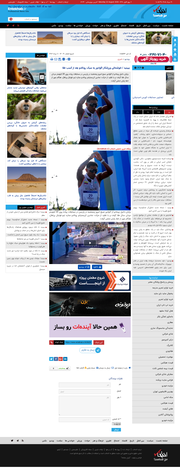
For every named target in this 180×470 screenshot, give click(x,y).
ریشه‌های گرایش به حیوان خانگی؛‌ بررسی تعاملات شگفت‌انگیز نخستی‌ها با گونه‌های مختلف (133, 37)
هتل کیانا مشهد (166, 311)
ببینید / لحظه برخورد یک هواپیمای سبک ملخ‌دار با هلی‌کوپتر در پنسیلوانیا (26, 245)
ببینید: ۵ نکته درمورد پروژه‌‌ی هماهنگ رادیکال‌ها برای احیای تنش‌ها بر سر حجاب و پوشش (26, 229)
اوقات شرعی (34, 2)
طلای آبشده (168, 409)
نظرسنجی (11, 2)
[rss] (18, 25)
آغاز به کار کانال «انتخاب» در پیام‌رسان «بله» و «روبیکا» (33, 7)
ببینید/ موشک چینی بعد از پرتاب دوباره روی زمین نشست (26, 260)
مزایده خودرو (167, 385)
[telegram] (13, 25)
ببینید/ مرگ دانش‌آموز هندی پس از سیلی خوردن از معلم (26, 213)
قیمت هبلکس (167, 362)
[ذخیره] (59, 59)
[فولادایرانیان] (90, 281)
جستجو (65, 449)
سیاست (156, 25)
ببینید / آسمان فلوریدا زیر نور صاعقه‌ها (31, 238)
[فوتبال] (175, 49)
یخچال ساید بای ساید (163, 293)
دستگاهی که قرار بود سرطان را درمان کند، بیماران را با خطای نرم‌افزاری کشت (78, 36)
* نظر (119, 397)
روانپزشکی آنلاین (165, 414)
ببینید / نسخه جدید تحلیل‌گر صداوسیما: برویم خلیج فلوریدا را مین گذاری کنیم (152, 209)
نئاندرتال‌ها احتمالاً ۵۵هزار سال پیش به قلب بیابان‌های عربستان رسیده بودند (24, 36)
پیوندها (52, 2)
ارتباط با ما (126, 449)
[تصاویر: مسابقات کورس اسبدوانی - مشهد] (153, 83)
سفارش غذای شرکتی (164, 374)
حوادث (95, 25)
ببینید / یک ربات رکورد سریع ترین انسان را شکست (26, 234)
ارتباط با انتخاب (62, 2)
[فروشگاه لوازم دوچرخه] (90, 304)
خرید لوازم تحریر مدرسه (162, 287)
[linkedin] (65, 359)
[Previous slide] (143, 68)
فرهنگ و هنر (105, 25)
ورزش (87, 25)
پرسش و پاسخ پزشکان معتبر (160, 282)
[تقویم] (175, 54)
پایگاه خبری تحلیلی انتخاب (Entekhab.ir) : (113, 148)
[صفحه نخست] (175, 40)
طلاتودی (169, 351)
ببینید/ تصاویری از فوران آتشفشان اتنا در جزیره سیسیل (26, 267)
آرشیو (59, 449)
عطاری (170, 322)
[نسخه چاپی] (51, 59)
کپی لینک (99, 342)
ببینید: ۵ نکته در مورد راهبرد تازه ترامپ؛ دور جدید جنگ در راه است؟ (26, 252)
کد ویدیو (83, 267)
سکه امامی (168, 397)
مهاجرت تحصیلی (165, 357)
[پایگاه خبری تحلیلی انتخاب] (162, 12)
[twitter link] (12, 440)
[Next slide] (135, 68)
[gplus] (60, 359)
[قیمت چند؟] (175, 44)
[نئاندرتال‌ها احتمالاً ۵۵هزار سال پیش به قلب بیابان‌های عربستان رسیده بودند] (26, 180)
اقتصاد (131, 25)
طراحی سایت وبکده (164, 380)
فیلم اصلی (92, 274)
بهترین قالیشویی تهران (163, 391)
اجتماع (123, 25)
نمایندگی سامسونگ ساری (162, 328)
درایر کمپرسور (167, 339)
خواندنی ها (78, 25)
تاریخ (138, 25)
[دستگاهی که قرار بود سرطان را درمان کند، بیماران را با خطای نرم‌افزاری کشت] (26, 145)
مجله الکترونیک (22, 2)
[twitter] (8, 25)
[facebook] (56, 359)
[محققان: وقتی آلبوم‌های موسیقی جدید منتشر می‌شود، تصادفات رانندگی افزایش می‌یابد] (26, 72)
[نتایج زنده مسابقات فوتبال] (175, 59)
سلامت (68, 25)
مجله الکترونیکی (86, 449)
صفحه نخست (167, 25)
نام (120, 384)
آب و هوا (44, 2)
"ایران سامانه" (125, 457)
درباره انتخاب (137, 449)
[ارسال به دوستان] (55, 59)
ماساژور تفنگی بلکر (165, 316)
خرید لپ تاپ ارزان (165, 305)
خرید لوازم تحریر (166, 299)
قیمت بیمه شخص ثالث (162, 368)
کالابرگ (170, 345)
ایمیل (119, 390)
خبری (120, 59)
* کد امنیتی (116, 419)
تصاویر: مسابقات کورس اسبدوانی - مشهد (154, 97)
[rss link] (23, 440)
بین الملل (146, 25)
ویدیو (60, 25)
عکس (54, 25)
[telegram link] (18, 440)
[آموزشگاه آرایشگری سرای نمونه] (90, 327)
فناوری (116, 25)
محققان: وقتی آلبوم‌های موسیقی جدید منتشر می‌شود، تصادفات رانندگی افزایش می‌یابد (26, 89)
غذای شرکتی (167, 334)
